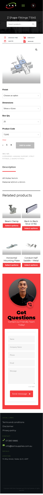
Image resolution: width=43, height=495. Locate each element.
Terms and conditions (13, 422)
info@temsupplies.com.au (19, 446)
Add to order (25, 145)
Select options (11, 225)
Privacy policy (9, 430)
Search (33, 24)
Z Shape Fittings (17, 159)
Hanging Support (20, 156)
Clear (4, 140)
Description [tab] (9, 167)
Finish (5, 90)
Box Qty (6, 116)
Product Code (8, 129)
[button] (36, 50)
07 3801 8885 (12, 441)
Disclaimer (8, 426)
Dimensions (7, 103)
